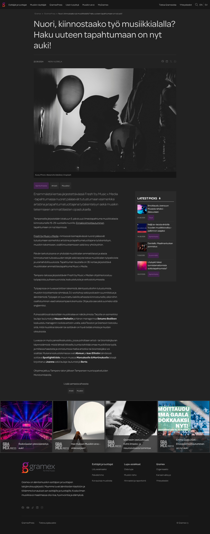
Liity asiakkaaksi (99, 469)
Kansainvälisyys (163, 474)
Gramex (37, 13)
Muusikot (66, 185)
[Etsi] (196, 4)
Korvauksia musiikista (102, 480)
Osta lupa (128, 469)
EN (201, 4)
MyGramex (103, 4)
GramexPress (56, 4)
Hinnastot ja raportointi (135, 480)
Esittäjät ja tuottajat (18, 4)
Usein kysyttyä (72, 4)
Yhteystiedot (186, 4)
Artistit (54, 185)
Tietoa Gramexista (167, 4)
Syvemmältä (153, 255)
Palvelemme (98, 474)
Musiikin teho (130, 474)
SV (206, 4)
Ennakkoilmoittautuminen (90, 222)
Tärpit (151, 218)
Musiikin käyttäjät (38, 4)
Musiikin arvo (88, 4)
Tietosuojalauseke (47, 522)
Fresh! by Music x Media (46, 236)
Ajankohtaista (41, 185)
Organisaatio (162, 469)
